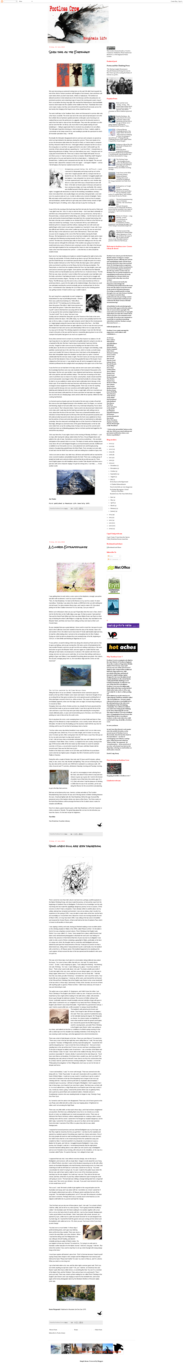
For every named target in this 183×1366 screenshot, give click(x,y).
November (113, 468)
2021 (110, 446)
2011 (110, 523)
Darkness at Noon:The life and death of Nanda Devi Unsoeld (124, 146)
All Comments (113, 559)
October (113, 471)
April (112, 503)
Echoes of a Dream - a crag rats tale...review (124, 217)
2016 (110, 460)
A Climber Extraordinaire (68, 547)
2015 (110, 463)
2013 (110, 517)
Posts (111, 556)
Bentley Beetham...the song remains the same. (123, 117)
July (111, 479)
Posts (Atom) (61, 1333)
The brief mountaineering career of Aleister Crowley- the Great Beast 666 (124, 202)
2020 (110, 449)
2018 (110, 455)
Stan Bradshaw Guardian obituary (59, 821)
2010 (110, 526)
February (113, 508)
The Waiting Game (122, 159)
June (112, 497)
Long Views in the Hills (123, 173)
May (111, 500)
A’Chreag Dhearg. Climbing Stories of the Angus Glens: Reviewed (123, 131)
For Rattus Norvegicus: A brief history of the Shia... (119, 490)
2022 (110, 444)
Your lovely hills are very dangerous (75, 846)
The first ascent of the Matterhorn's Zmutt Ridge (124, 232)
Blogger (100, 1361)
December (113, 466)
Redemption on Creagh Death (123, 187)
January (113, 511)
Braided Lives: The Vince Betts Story (121, 494)
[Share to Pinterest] (82, 508)
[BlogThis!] (77, 508)
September (113, 474)
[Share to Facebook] (80, 508)
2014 (110, 515)
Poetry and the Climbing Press (118, 66)
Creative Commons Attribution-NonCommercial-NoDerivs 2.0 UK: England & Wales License (119, 54)
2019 (110, 452)
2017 (110, 458)
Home (76, 1330)
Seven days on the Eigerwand (69, 52)
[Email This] (75, 508)
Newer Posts (53, 1330)
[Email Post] (71, 508)
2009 (110, 529)
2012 (110, 520)
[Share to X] (78, 508)
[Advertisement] (75, 527)
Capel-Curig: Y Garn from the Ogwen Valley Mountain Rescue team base (118, 538)
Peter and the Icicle (122, 103)
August (112, 477)
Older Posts (98, 1330)
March (112, 506)
